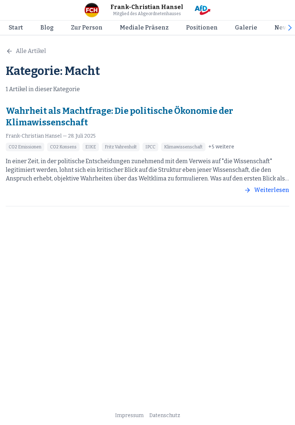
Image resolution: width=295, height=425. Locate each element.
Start (16, 27)
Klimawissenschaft (183, 146)
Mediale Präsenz (144, 27)
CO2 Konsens (63, 146)
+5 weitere (221, 147)
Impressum (129, 415)
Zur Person (87, 27)
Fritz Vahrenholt (121, 146)
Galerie (246, 27)
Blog (47, 27)
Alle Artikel (31, 51)
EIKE (90, 146)
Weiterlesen (271, 190)
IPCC (150, 146)
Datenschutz (164, 415)
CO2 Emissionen (25, 146)
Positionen (202, 27)
